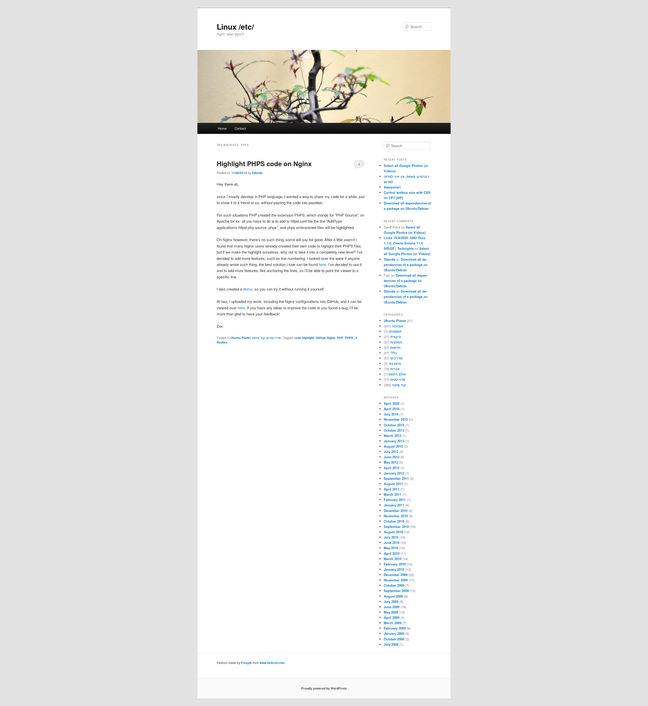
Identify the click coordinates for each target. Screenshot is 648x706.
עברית (394, 368)
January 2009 (394, 633)
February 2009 (395, 628)
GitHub (321, 337)
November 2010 (396, 515)
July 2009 (391, 601)
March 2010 (392, 558)
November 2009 (396, 580)
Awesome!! (392, 187)
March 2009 (392, 622)
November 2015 (396, 419)
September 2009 (396, 590)
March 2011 (392, 494)
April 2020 (391, 403)
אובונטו (397, 325)
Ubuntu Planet (240, 337)
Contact (240, 128)
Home (222, 128)
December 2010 (396, 510)
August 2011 (393, 483)
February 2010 (395, 564)
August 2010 (393, 531)
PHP (340, 337)
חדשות (395, 347)
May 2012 (391, 462)
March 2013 (392, 435)
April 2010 (391, 553)
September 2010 (396, 526)
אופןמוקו (395, 331)
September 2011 (396, 478)
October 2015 (394, 425)
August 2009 (393, 596)
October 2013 (394, 430)
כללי (393, 352)
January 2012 (394, 473)
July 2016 (391, 414)
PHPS (349, 337)
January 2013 (394, 440)
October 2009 (394, 585)
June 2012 (391, 456)
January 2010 (394, 569)
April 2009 (391, 617)
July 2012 (391, 451)
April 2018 (391, 408)
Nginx (331, 337)
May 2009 (391, 612)
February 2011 (395, 499)
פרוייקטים (274, 337)
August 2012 (393, 446)
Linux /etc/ (235, 26)
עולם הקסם (397, 374)
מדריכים (396, 358)
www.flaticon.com (272, 662)
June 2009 (391, 606)
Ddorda (257, 172)
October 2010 (394, 521)
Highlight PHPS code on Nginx (264, 163)
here (322, 264)
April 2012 (391, 467)
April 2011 (391, 489)
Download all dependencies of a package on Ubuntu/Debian (406, 264)
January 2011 (394, 505)
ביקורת (395, 336)
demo (247, 289)
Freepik (246, 662)
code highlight (304, 337)
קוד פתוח (258, 337)
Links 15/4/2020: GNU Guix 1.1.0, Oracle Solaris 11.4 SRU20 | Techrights (404, 243)
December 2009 (396, 574)
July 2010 (391, 537)
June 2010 (391, 542)
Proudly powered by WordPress (324, 688)
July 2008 (391, 644)
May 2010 (391, 547)
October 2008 (394, 639)
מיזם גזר (395, 363)
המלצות (396, 342)
